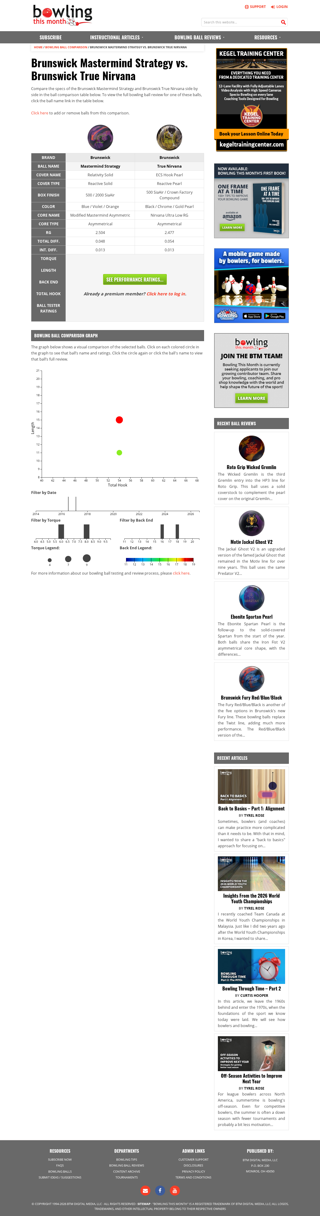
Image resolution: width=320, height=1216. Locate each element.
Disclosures (193, 1165)
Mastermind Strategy (100, 166)
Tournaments (126, 1177)
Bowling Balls (60, 1171)
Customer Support (193, 1159)
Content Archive (126, 1171)
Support (258, 6)
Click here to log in (165, 294)
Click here (39, 113)
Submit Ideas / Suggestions (60, 1177)
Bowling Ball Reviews (126, 1165)
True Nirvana (169, 166)
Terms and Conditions (193, 1177)
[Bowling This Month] (62, 23)
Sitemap (144, 1204)
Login (282, 6)
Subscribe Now (60, 1159)
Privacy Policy (193, 1171)
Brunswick (100, 157)
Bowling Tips (126, 1159)
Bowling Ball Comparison (66, 47)
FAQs (60, 1165)
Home (38, 47)
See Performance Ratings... (135, 279)
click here (181, 573)
